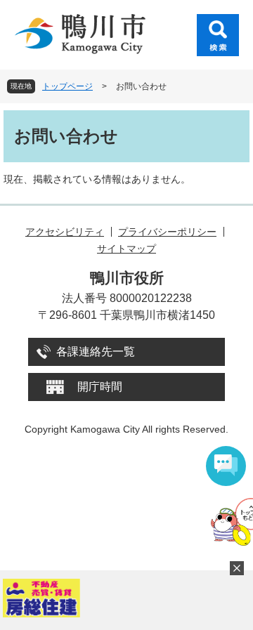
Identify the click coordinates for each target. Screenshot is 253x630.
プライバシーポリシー (167, 231)
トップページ (67, 86)
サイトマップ (126, 248)
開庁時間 (99, 387)
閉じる (237, 568)
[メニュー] (218, 35)
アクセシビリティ (64, 231)
